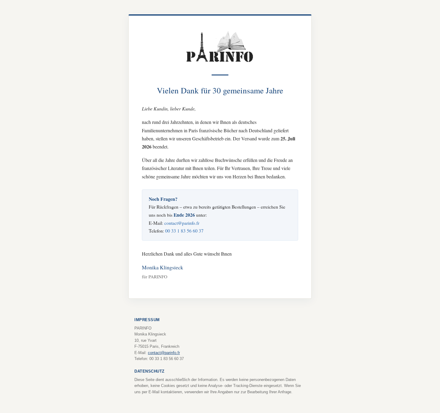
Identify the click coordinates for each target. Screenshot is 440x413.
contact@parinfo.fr (181, 223)
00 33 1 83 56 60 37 (184, 230)
